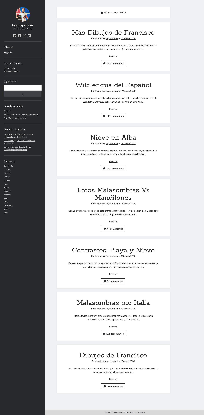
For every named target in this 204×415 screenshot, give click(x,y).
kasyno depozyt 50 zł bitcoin (15, 134)
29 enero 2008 (128, 90)
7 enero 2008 (128, 361)
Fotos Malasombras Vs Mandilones (113, 194)
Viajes (6, 209)
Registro (8, 52)
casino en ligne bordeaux (14, 147)
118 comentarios (115, 115)
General (7, 191)
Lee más (113, 56)
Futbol (6, 187)
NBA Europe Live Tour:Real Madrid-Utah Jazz (22, 114)
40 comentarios (115, 386)
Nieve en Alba (113, 137)
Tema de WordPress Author (116, 412)
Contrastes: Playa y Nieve (113, 250)
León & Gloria (9, 68)
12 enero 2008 (128, 308)
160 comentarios (115, 63)
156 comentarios (115, 333)
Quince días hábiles (11, 71)
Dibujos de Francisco (113, 355)
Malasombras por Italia (113, 303)
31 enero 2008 (128, 38)
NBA (6, 202)
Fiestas (7, 180)
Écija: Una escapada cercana (15, 118)
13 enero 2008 (128, 256)
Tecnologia (8, 205)
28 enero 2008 (128, 143)
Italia (6, 198)
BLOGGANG (9, 140)
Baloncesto (8, 166)
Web (6, 212)
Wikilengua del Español (113, 85)
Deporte (7, 173)
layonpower (22, 25)
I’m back (7, 111)
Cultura (7, 169)
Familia (7, 177)
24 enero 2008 (128, 203)
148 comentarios (115, 168)
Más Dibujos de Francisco (113, 32)
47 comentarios (115, 228)
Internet (7, 195)
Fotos (6, 184)
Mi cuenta (9, 46)
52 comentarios (115, 281)
